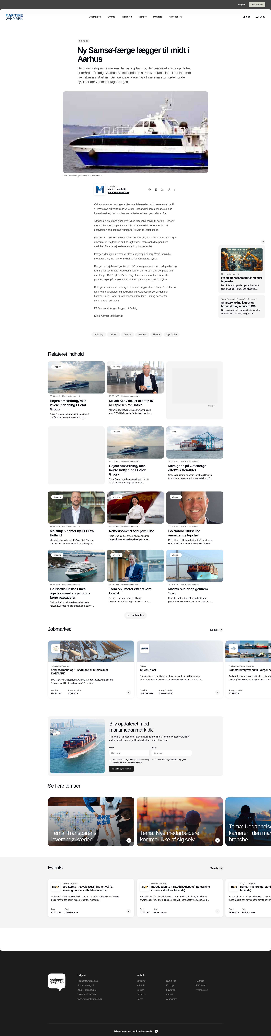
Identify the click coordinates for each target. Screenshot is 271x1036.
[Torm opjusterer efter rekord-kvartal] (135, 576)
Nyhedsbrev (202, 990)
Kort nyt (170, 985)
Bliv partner (257, 4)
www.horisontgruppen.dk (89, 999)
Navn (111, 747)
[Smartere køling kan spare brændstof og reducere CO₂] (241, 306)
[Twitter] (162, 189)
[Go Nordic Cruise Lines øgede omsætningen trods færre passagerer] (76, 579)
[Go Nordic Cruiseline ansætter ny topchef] (194, 518)
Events (169, 994)
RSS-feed (201, 985)
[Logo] (14, 17)
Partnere (200, 981)
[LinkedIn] (156, 189)
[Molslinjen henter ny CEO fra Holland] (76, 518)
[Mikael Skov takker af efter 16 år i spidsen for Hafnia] (135, 388)
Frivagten (171, 990)
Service (140, 990)
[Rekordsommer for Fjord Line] (135, 516)
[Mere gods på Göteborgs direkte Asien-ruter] (194, 453)
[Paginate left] (50, 669)
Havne (140, 999)
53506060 (91, 994)
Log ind (241, 4)
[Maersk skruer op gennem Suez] (194, 576)
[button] (263, 242)
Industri (140, 985)
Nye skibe (171, 981)
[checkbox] (110, 761)
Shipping (141, 981)
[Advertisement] (195, 386)
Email (154, 747)
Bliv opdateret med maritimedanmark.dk (133, 1031)
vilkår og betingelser (170, 759)
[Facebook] (149, 189)
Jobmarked (171, 999)
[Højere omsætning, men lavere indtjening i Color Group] (76, 390)
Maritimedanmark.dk (118, 192)
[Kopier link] (175, 190)
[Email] (168, 189)
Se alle (214, 629)
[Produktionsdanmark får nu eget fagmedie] (241, 269)
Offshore (141, 994)
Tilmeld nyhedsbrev (121, 769)
